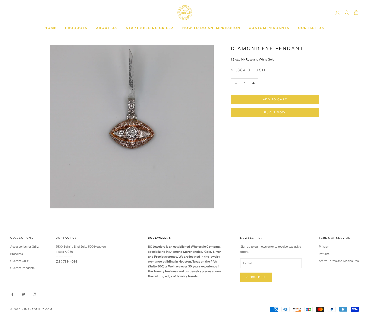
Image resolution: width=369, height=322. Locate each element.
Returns (324, 254)
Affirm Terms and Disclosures (339, 261)
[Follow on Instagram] (34, 294)
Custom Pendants (269, 28)
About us (106, 28)
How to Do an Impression (211, 28)
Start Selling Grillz (150, 28)
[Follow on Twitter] (23, 294)
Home (51, 28)
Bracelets (16, 254)
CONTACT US (311, 28)
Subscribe (256, 277)
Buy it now (275, 112)
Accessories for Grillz (24, 246)
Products (76, 28)
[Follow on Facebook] (12, 294)
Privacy (323, 246)
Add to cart (275, 99)
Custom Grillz (19, 261)
